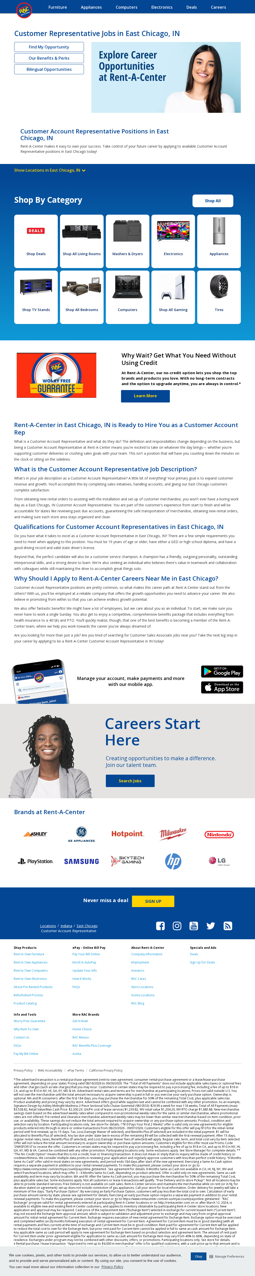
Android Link (222, 673)
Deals (194, 954)
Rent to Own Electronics (30, 979)
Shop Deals (36, 253)
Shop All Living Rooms (82, 253)
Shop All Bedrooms (81, 309)
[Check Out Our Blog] (228, 931)
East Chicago (87, 925)
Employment (140, 962)
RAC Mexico (80, 1037)
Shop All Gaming (173, 309)
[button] (226, 1256)
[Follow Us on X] (210, 931)
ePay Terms (75, 1070)
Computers (127, 309)
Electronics (173, 253)
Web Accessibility (50, 1070)
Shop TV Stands (36, 309)
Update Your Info (84, 970)
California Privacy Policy (106, 1070)
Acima (76, 1054)
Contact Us (21, 1037)
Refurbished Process (28, 995)
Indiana (66, 925)
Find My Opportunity (49, 47)
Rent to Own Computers (31, 970)
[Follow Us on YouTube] (194, 931)
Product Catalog (25, 1003)
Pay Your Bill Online (86, 954)
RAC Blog (137, 1003)
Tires (219, 309)
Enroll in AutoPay (84, 962)
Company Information (146, 954)
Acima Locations (142, 995)
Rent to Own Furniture (29, 954)
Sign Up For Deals (202, 962)
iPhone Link (222, 689)
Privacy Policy (112, 1266)
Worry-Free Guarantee (29, 1021)
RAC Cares (138, 979)
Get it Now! (80, 1021)
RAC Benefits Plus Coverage (91, 1045)
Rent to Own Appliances (30, 962)
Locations (48, 925)
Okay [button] (198, 1256)
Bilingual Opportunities (49, 69)
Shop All (213, 200)
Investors (137, 970)
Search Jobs (130, 781)
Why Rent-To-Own (26, 1029)
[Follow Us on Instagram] (177, 931)
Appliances (219, 253)
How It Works (81, 979)
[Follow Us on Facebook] (160, 931)
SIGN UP (153, 901)
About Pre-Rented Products (33, 987)
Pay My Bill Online (26, 1054)
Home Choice (82, 1029)
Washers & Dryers (127, 253)
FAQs (76, 987)
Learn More (145, 396)
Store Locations (142, 987)
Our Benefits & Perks (49, 58)
